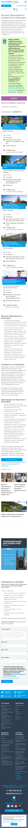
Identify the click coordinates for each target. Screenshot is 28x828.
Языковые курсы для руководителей (6, 709)
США (16, 707)
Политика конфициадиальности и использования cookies (6, 761)
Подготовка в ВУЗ (5, 722)
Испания (17, 718)
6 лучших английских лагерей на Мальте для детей (20, 745)
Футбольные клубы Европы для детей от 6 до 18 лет (20, 763)
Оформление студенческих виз (7, 752)
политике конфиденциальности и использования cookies (12, 821)
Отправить (7, 681)
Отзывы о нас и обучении (7, 740)
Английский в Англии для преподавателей (20, 748)
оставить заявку (6, 5)
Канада (17, 709)
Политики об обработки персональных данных (14, 675)
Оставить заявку (14, 810)
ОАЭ (16, 715)
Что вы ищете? (5, 629)
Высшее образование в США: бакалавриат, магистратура (20, 768)
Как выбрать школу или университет (20, 740)
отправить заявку (11, 459)
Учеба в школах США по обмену (7, 724)
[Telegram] (14, 9)
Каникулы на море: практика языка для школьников (20, 753)
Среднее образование (6, 720)
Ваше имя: (4, 642)
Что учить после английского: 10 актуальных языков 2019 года (21, 758)
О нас (2, 736)
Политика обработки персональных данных (6, 757)
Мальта (17, 711)
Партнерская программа (7, 742)
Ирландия (17, 717)
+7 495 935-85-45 (14, 790)
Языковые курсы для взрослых (6, 706)
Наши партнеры (5, 749)
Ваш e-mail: (4, 649)
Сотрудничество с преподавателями (5, 745)
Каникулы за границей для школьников (7, 712)
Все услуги (3, 755)
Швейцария (18, 713)
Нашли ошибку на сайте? (7, 764)
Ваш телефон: (5, 657)
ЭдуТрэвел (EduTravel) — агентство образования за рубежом (14, 786)
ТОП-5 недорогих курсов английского (20, 737)
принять (14, 824)
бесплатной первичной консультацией (16, 89)
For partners (4, 747)
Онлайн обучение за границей (6, 727)
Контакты (3, 9)
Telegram (14, 799)
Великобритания (19, 705)
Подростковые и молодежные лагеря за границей (6, 717)
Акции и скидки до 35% (21, 696)
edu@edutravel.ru (14, 793)
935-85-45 (21, 6)
